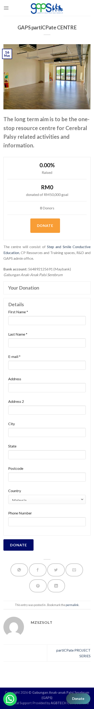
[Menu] (6, 7)
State (12, 446)
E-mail (14, 356)
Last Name (17, 334)
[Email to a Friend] (74, 569)
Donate (78, 698)
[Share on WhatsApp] (19, 569)
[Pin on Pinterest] (38, 585)
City (11, 424)
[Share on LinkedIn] (56, 585)
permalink (72, 605)
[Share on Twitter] (56, 569)
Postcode (15, 468)
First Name (18, 312)
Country (14, 491)
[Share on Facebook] (38, 569)
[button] (10, 699)
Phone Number (20, 513)
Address (14, 379)
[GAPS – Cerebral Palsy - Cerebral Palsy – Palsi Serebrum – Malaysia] (47, 8)
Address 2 (16, 401)
